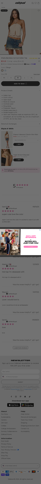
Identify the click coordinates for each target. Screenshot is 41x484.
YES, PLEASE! (30, 246)
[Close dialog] (40, 230)
